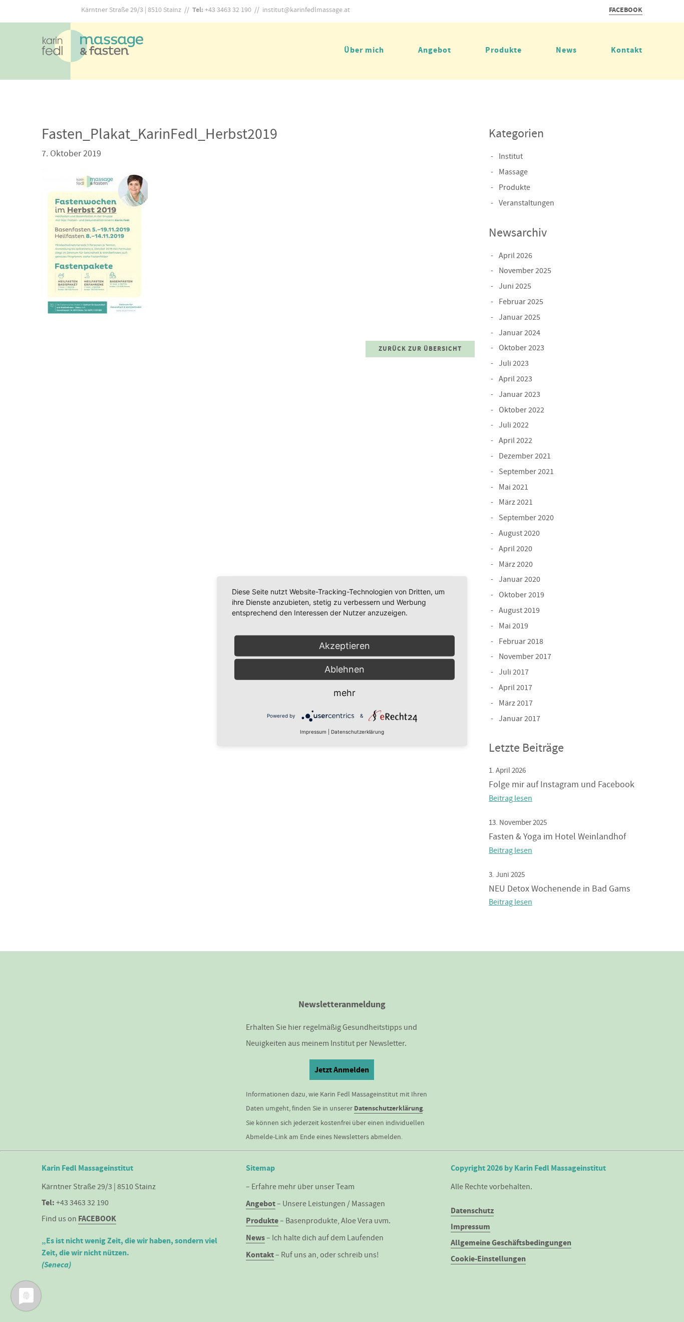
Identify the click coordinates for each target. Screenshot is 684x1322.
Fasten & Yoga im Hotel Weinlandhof (557, 836)
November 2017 (525, 656)
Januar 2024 (519, 333)
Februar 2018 (521, 641)
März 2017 (516, 703)
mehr (344, 693)
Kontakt (626, 50)
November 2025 (525, 271)
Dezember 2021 (525, 456)
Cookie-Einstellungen (488, 1258)
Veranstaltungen (526, 203)
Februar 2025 (521, 302)
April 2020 (515, 549)
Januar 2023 (519, 394)
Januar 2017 (519, 719)
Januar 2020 (519, 579)
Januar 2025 (519, 317)
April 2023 (515, 379)
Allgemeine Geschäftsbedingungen (511, 1242)
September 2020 (526, 518)
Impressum (470, 1226)
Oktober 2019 (521, 595)
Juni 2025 (515, 286)
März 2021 (516, 502)
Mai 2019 (513, 626)
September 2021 (526, 472)
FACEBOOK (625, 10)
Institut (511, 156)
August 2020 (519, 533)
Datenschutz (472, 1210)
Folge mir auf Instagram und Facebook (561, 784)
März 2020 (516, 564)
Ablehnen (344, 669)
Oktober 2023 (521, 348)
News (566, 50)
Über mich (364, 50)
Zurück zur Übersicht (420, 348)
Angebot (434, 50)
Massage (513, 172)
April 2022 (515, 440)
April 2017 (515, 688)
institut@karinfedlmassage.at (306, 9)
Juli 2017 (514, 672)
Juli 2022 (514, 425)
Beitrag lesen (510, 798)
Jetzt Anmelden (341, 1069)
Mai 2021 (513, 487)
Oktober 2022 (521, 410)
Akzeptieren (344, 645)
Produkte (503, 50)
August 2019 (519, 610)
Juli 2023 (514, 363)
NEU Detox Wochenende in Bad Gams (559, 889)
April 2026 (515, 256)
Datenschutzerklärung (388, 1108)
